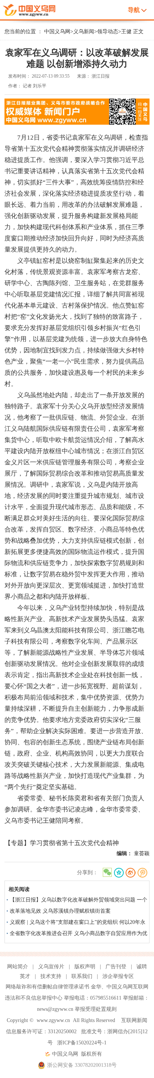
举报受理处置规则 (96, 1009)
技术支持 (50, 976)
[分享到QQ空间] (119, 873)
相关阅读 (19, 889)
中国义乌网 (57, 31)
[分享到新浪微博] (131, 873)
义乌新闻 (83, 31)
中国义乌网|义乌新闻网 (36, 9)
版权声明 (84, 966)
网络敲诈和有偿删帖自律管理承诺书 (47, 987)
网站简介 (17, 966)
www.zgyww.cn (53, 1020)
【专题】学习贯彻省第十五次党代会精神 (61, 843)
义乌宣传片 (51, 966)
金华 (96, 987)
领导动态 (107, 31)
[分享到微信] (107, 873)
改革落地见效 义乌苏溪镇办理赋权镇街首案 (60, 911)
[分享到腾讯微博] (143, 873)
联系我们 (81, 976)
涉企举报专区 (118, 976)
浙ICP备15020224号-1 (82, 1043)
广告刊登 (115, 966)
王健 (126, 31)
